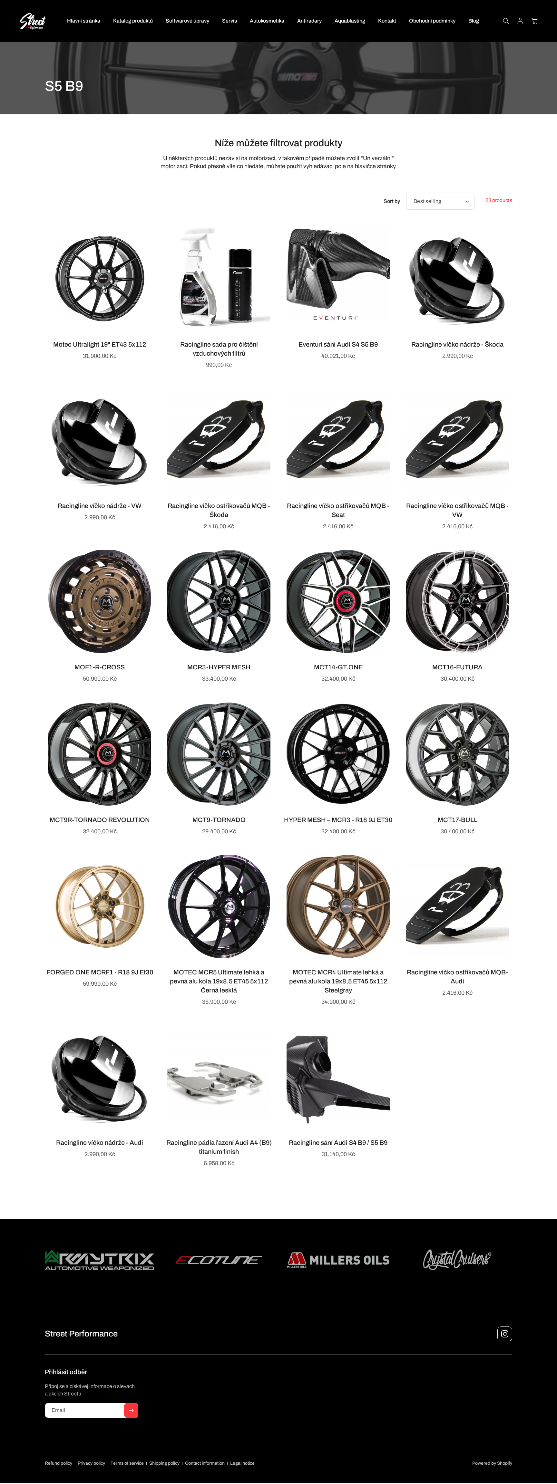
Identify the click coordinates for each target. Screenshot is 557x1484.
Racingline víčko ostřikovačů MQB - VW (457, 510)
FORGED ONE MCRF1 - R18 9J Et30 (99, 972)
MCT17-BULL (457, 819)
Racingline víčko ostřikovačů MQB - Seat (338, 510)
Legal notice (242, 1463)
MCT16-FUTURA (457, 667)
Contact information (205, 1463)
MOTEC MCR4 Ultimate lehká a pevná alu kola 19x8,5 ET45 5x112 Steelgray (338, 981)
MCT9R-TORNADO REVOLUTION (100, 819)
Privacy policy (91, 1463)
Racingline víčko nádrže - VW (100, 505)
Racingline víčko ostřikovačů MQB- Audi (457, 977)
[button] (506, 21)
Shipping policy (164, 1463)
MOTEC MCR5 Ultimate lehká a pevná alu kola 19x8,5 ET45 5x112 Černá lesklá (219, 981)
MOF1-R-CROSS (99, 667)
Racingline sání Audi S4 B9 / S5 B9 (338, 1142)
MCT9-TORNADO (219, 819)
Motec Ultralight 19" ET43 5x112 (99, 344)
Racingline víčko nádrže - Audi (99, 1142)
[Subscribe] (131, 1410)
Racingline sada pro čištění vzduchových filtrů (219, 349)
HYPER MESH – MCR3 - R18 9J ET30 (338, 819)
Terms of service (127, 1463)
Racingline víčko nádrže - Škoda (457, 344)
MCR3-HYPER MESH (218, 667)
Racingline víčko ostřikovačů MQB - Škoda (219, 510)
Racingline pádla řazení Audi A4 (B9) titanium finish (219, 1147)
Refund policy (58, 1463)
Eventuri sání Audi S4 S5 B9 (338, 344)
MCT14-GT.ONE (338, 667)
